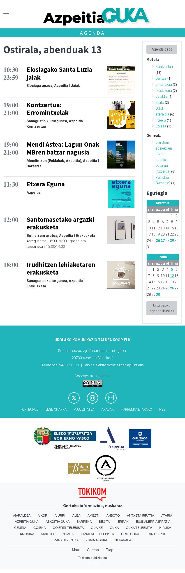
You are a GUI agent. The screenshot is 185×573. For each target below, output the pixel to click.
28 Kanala (122, 540)
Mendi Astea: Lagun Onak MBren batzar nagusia (63, 148)
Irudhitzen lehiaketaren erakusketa (61, 269)
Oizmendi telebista (97, 534)
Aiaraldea (21, 515)
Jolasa (160, 126)
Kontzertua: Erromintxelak (48, 109)
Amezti (93, 515)
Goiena (39, 527)
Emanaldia (163, 84)
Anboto (113, 515)
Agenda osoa (162, 49)
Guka (114, 527)
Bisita (159, 102)
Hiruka (165, 527)
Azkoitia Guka (57, 521)
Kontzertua (164, 67)
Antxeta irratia (140, 515)
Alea (76, 515)
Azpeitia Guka (26, 521)
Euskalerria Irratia (153, 521)
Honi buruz (29, 409)
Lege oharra (56, 409)
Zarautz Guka (66, 540)
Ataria (166, 515)
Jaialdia (161, 96)
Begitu (105, 521)
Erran (123, 521)
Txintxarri (155, 534)
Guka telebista (139, 527)
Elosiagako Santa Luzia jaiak (59, 73)
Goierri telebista (68, 527)
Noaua (68, 534)
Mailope (48, 534)
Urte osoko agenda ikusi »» (162, 308)
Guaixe (97, 527)
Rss (162, 409)
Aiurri (60, 515)
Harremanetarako (136, 409)
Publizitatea (84, 409)
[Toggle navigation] (6, 15)
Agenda (92, 32)
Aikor (42, 515)
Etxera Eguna (46, 184)
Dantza (160, 78)
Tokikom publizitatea (92, 557)
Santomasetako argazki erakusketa (60, 223)
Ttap (109, 550)
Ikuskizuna (163, 90)
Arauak (108, 409)
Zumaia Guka (96, 540)
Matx (76, 550)
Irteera (160, 120)
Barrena (84, 521)
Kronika (27, 534)
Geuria (20, 527)
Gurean (93, 550)
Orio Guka (130, 534)
